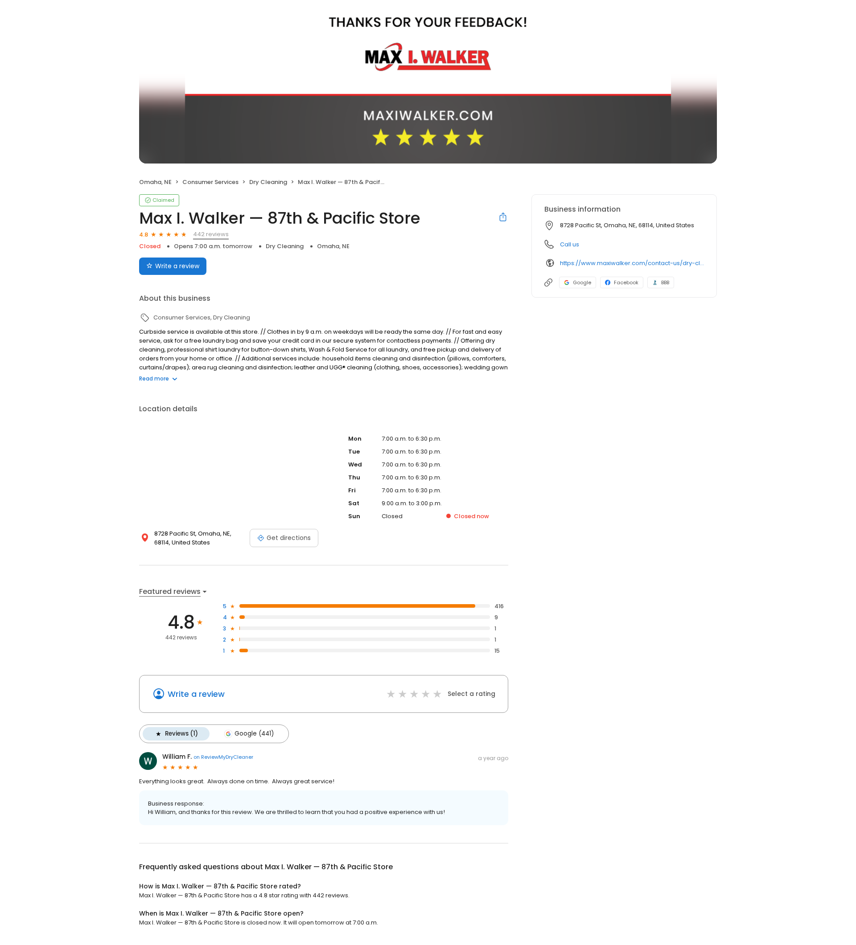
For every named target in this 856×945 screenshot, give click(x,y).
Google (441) (254, 733)
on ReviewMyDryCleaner (223, 757)
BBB (665, 282)
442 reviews (211, 234)
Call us (569, 244)
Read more (154, 378)
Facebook (626, 282)
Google (582, 282)
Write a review (177, 266)
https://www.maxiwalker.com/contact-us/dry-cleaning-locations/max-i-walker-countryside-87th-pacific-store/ (632, 263)
